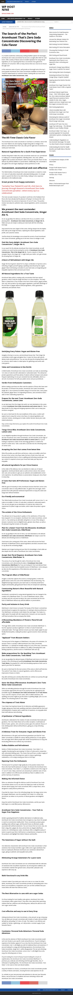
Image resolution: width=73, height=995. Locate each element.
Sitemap (34, 1)
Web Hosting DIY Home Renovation (59, 47)
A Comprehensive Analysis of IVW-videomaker (59, 160)
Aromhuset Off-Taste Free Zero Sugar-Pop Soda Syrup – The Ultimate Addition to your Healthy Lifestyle (60, 126)
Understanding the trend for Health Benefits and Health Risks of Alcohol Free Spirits (59, 149)
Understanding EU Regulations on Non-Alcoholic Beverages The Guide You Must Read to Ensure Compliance (60, 142)
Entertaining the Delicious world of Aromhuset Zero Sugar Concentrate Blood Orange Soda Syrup (59, 119)
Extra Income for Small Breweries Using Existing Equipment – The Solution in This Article (59, 34)
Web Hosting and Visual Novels (58, 55)
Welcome (52, 180)
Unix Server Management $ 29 (14, 1)
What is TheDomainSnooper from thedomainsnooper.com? (59, 184)
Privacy (27, 1)
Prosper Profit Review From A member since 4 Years (57, 168)
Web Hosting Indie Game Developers (60, 72)
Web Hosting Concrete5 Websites (59, 44)
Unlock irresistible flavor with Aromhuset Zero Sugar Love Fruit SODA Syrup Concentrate (59, 112)
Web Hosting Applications (56, 107)
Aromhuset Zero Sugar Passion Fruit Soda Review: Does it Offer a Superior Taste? (60, 87)
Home (2, 1)
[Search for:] (62, 22)
